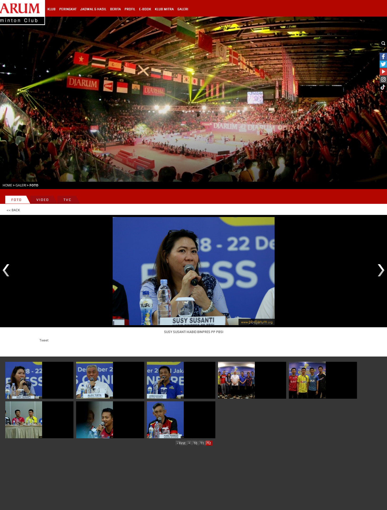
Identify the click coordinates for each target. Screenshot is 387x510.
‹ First (181, 443)
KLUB (51, 9)
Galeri (21, 185)
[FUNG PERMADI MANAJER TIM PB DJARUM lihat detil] (165, 419)
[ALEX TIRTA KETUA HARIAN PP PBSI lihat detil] (94, 380)
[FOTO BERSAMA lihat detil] (236, 380)
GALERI (182, 9)
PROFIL (130, 9)
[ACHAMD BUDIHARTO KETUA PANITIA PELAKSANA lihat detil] (165, 380)
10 (195, 443)
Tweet (43, 340)
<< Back (13, 210)
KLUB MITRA (164, 9)
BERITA (115, 9)
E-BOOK (145, 9)
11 (202, 443)
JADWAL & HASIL (93, 9)
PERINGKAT (68, 9)
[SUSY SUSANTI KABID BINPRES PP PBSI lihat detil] (23, 380)
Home (7, 185)
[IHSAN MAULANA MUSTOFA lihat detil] (94, 419)
